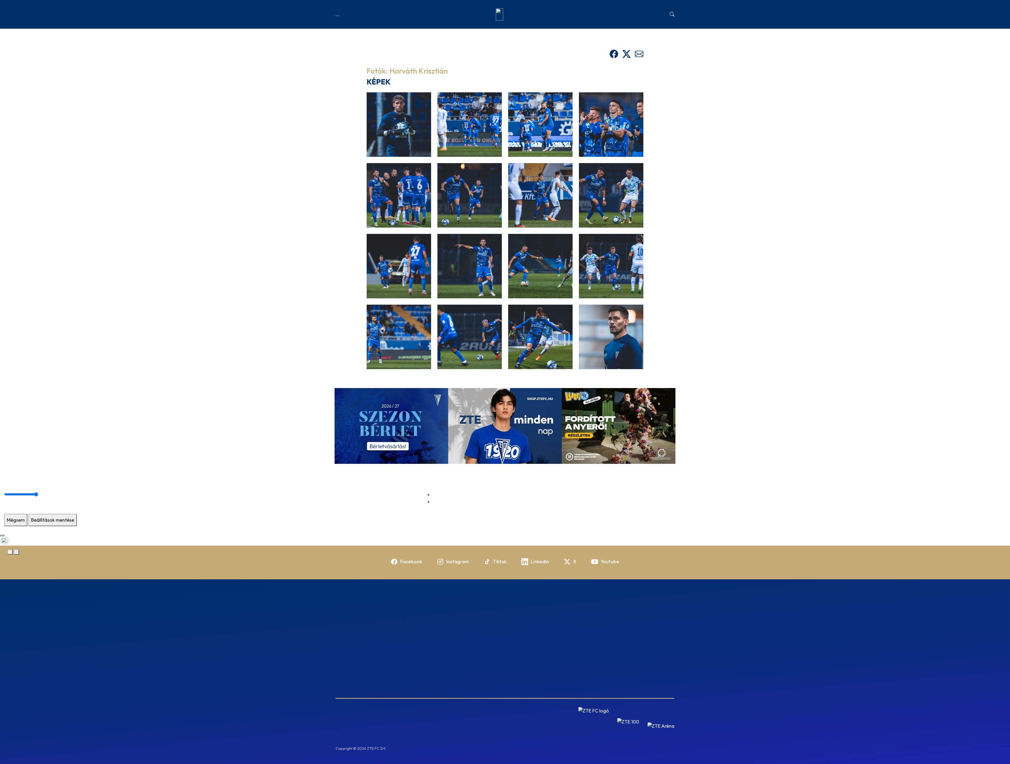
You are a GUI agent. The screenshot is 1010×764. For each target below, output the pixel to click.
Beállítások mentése (52, 520)
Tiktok (500, 562)
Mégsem (16, 520)
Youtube (610, 562)
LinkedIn (540, 562)
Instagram (457, 562)
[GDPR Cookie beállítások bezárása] (2, 535)
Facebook (411, 562)
